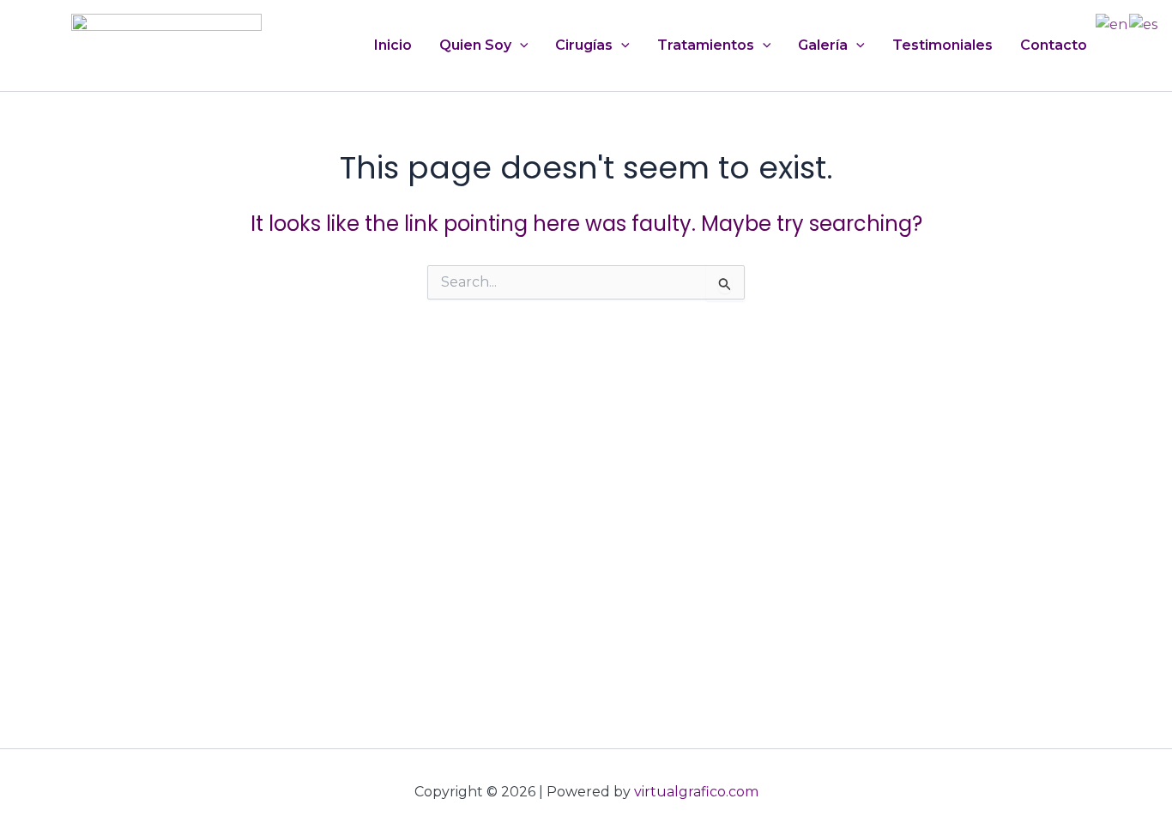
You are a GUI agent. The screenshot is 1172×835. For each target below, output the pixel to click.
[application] (520, 45)
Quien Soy (475, 45)
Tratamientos (705, 45)
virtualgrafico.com (696, 792)
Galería (823, 45)
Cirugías (584, 45)
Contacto (1053, 45)
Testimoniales (942, 45)
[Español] (1144, 23)
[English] (1112, 23)
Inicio (393, 45)
